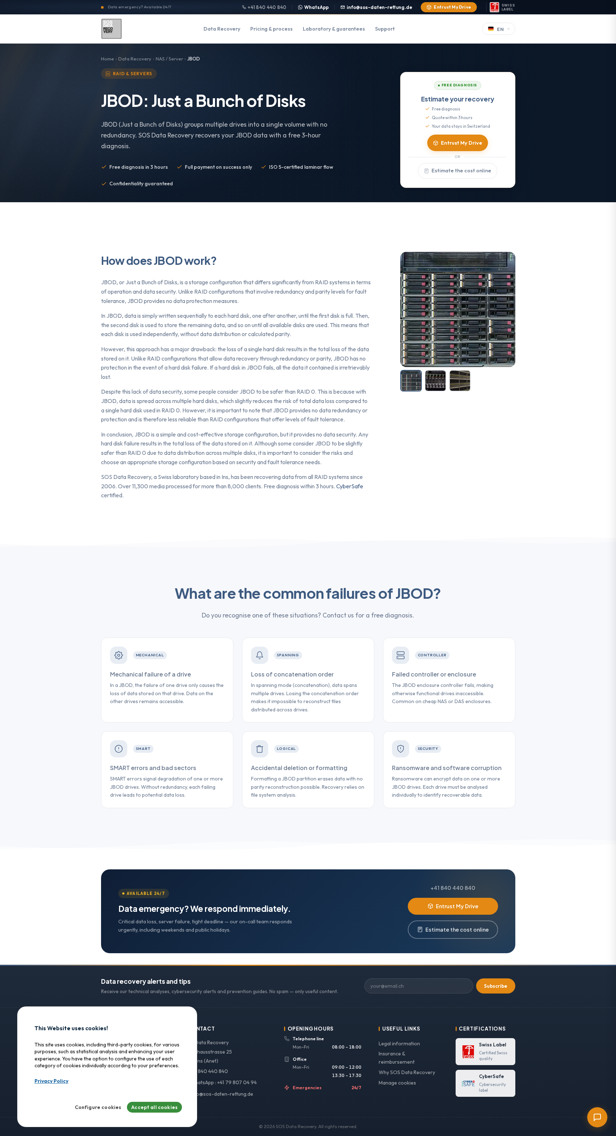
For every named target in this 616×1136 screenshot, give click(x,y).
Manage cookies (397, 1083)
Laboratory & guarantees (334, 29)
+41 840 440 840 (267, 7)
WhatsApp (316, 7)
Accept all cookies (154, 1107)
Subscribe (495, 986)
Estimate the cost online (461, 170)
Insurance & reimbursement (397, 1057)
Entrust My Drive (452, 7)
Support (385, 29)
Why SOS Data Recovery (407, 1072)
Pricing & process (271, 29)
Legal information (399, 1043)
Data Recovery (222, 29)
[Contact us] (597, 1117)
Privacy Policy (51, 1081)
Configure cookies (98, 1107)
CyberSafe (349, 486)
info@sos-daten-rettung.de (379, 7)
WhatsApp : (223, 1082)
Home (107, 59)
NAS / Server (169, 59)
